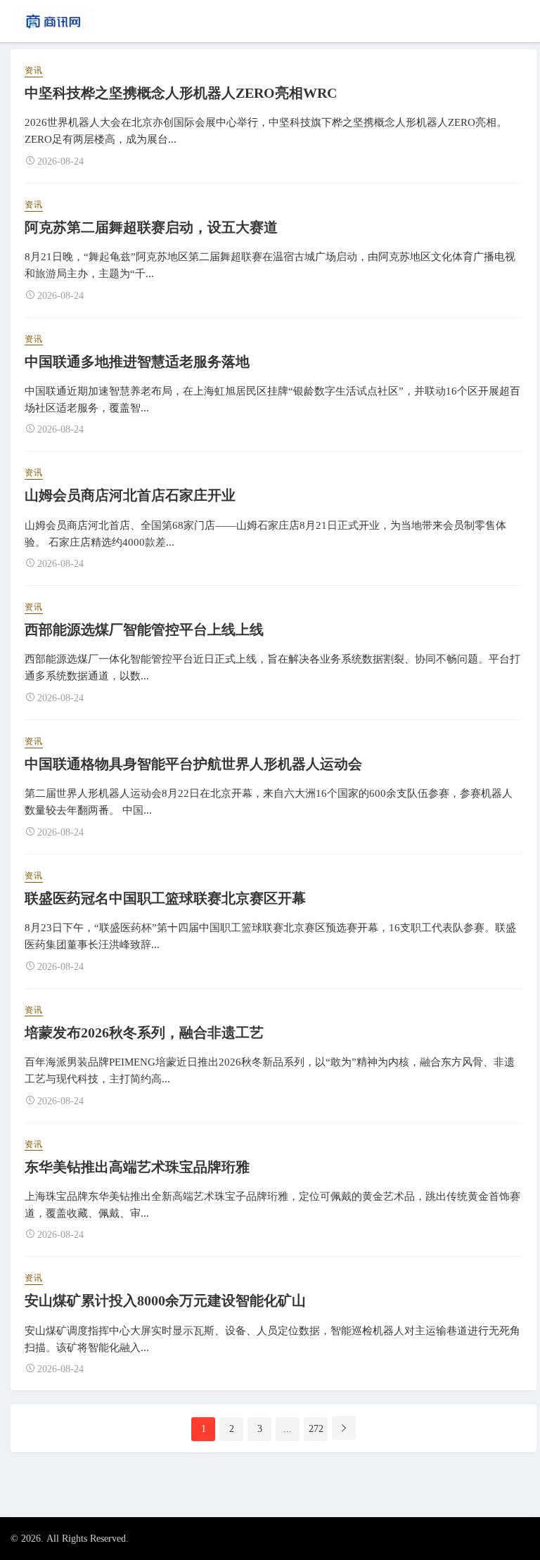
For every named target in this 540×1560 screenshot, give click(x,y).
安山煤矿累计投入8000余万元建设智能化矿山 (165, 1300)
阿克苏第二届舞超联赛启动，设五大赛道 (151, 227)
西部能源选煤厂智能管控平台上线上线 (144, 629)
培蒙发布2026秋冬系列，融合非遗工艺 (144, 1032)
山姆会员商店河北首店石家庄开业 (130, 495)
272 (316, 1429)
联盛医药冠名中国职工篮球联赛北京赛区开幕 (165, 898)
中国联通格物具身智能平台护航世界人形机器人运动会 (193, 764)
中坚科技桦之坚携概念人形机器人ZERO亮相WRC (181, 93)
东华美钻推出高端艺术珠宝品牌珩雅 (137, 1167)
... (287, 1429)
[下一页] (344, 1428)
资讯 (34, 70)
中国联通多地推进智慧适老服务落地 (137, 361)
